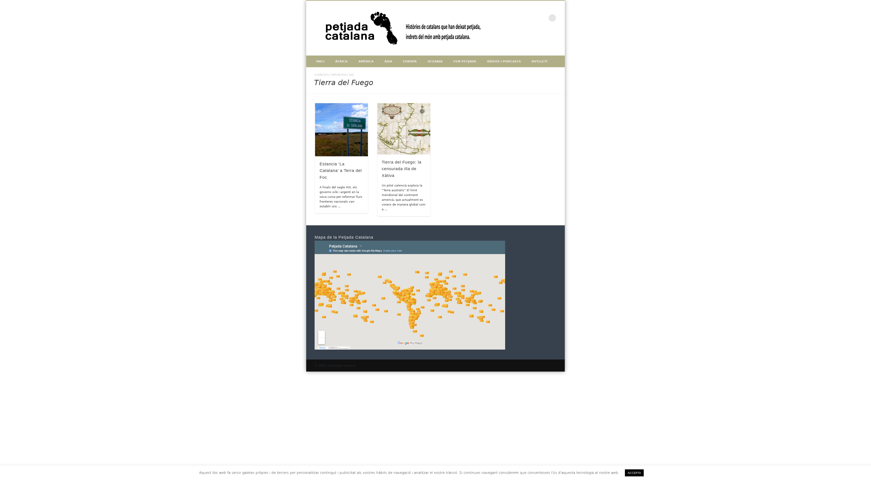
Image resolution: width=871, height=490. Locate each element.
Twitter (533, 18)
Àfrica (341, 61)
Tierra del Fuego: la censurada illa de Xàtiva (401, 169)
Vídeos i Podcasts (504, 61)
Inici (320, 61)
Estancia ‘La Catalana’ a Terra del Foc (341, 170)
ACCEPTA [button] (634, 473)
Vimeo (543, 18)
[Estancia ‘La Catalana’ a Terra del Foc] (341, 129)
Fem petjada (464, 61)
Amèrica (366, 61)
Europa (410, 61)
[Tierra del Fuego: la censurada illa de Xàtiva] (404, 128)
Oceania (435, 61)
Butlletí (539, 61)
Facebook (524, 18)
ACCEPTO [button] (660, 473)
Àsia (388, 61)
